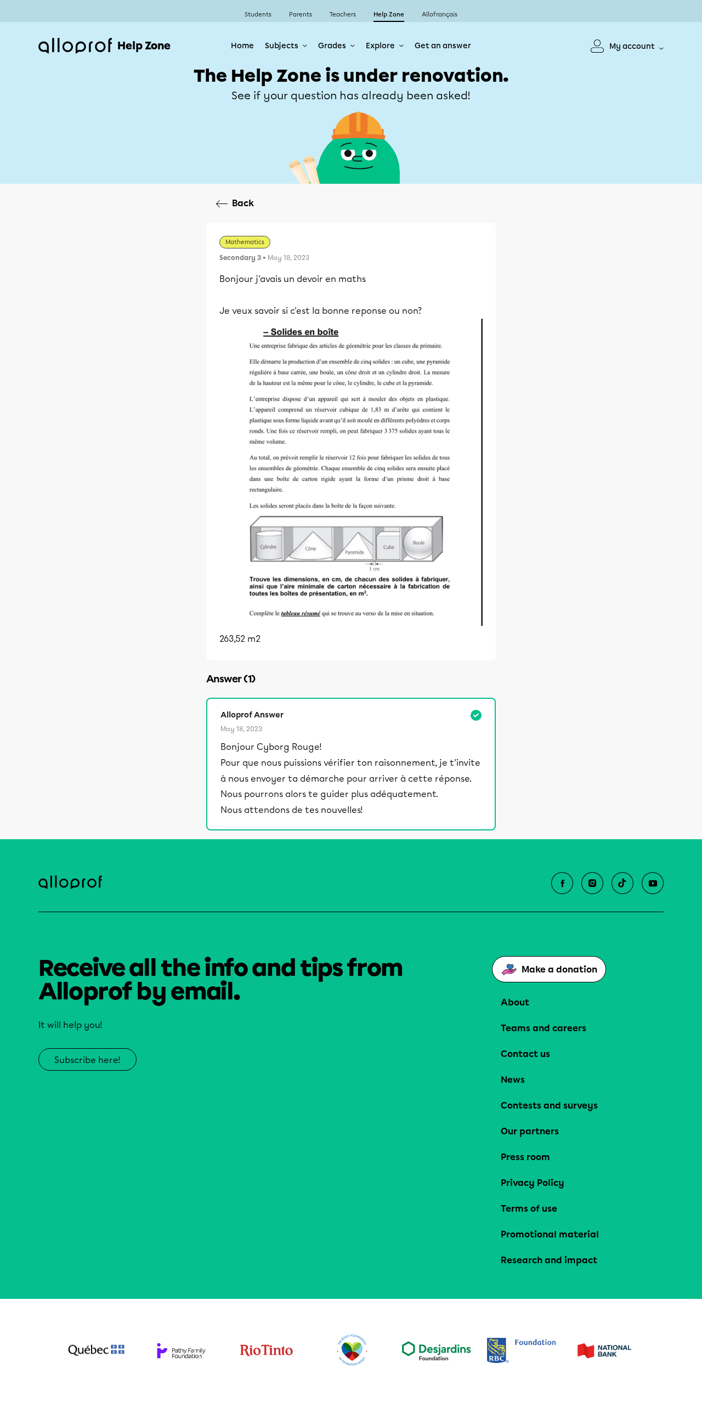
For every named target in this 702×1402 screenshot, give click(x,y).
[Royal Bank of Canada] (521, 1350)
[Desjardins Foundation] (436, 1350)
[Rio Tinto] (266, 1350)
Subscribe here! (87, 1060)
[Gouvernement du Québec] (96, 1350)
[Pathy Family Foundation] (181, 1351)
